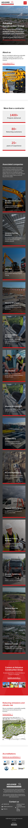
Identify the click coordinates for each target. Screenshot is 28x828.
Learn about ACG (8, 63)
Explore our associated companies (13, 37)
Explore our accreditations (11, 757)
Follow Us (5, 809)
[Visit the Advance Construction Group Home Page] (7, 3)
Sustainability (7, 714)
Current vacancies (13, 678)
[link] (7, 3)
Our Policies (14, 820)
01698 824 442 (6, 804)
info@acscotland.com (8, 806)
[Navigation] (25, 2)
